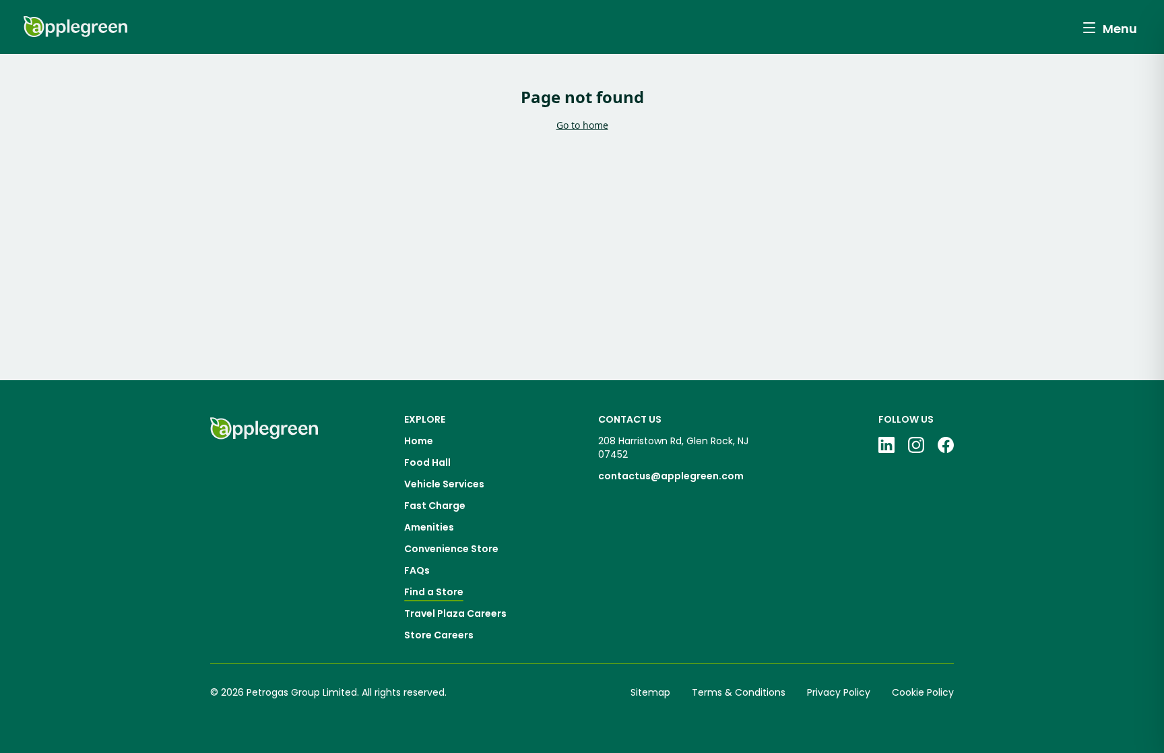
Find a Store (433, 592)
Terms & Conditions (738, 692)
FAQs (417, 570)
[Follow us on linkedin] (886, 445)
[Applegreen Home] (75, 27)
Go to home (582, 125)
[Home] (264, 527)
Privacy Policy (838, 692)
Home (418, 441)
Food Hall (427, 462)
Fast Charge (434, 505)
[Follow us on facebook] (946, 445)
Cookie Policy (923, 692)
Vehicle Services (444, 484)
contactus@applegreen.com (671, 476)
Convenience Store (451, 548)
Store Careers (439, 635)
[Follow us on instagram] (916, 445)
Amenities (429, 527)
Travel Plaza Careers (455, 613)
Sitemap (650, 692)
